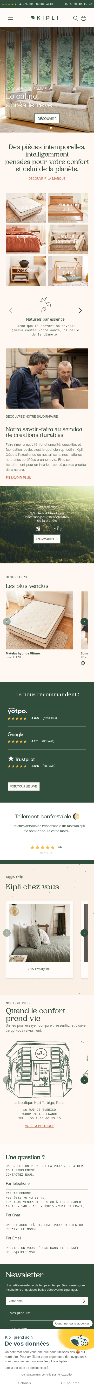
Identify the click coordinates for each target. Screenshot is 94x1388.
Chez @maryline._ (40, 969)
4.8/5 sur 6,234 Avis (36, 4)
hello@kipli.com (20, 1252)
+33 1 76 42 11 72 (77, 4)
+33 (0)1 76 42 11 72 (25, 1198)
